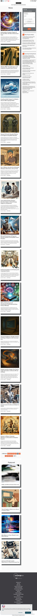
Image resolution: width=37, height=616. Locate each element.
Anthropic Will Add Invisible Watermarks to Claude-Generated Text (10, 561)
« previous (4, 453)
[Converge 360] (18, 575)
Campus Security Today (18, 586)
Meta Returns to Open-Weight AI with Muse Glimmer (10, 536)
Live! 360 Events (18, 590)
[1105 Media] (18, 578)
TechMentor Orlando (26, 79)
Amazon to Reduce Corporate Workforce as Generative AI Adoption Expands (9, 438)
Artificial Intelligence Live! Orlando (28, 68)
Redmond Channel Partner (18, 596)
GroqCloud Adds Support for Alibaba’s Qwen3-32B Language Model (9, 100)
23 (7, 456)
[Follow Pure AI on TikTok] (5, 1)
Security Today (18, 598)
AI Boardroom (18, 582)
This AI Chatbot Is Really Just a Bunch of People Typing (10, 510)
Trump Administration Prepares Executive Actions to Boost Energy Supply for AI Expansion (9, 202)
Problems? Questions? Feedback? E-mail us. (18, 615)
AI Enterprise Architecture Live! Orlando (29, 70)
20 (17, 453)
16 (10, 453)
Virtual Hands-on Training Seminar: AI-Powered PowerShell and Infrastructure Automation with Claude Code (29, 87)
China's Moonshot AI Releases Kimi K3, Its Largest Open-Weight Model (29, 48)
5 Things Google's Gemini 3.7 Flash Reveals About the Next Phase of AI (28, 41)
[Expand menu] (1, 1)
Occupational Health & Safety (18, 594)
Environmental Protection (18, 588)
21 (19, 453)
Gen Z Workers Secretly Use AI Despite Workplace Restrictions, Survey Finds (10, 168)
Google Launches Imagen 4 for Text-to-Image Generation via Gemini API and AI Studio (10, 371)
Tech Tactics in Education (18, 602)
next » (15, 456)
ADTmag (18, 583)
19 (15, 453)
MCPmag (18, 591)
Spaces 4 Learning (18, 599)
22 (5, 456)
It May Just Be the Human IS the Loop (10, 484)
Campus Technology (18, 587)
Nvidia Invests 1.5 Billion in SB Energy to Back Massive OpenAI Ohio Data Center (29, 43)
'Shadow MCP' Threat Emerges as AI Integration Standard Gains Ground (9, 67)
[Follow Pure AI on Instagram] (7, 1)
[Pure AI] (18, 3)
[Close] (31, 605)
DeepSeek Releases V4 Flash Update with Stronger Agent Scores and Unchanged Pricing (29, 37)
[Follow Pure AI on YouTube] (8, 1)
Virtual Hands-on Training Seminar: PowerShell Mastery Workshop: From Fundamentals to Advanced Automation (29, 56)
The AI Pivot (18, 603)
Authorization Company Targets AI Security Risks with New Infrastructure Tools (10, 34)
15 (8, 453)
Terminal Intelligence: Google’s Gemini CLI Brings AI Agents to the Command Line (10, 338)
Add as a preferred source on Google (33, 1)
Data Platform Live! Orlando (27, 76)
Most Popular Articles (29, 34)
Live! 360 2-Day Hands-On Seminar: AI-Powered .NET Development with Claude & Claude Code (29, 83)
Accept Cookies (28, 612)
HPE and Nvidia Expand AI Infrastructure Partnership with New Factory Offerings (9, 304)
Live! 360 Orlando (25, 65)
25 (12, 456)
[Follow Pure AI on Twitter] (4, 1)
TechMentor (19, 600)
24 (9, 456)
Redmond (18, 595)
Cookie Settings (20, 612)
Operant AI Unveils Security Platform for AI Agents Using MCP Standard (9, 135)
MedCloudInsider (18, 592)
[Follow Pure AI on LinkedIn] (3, 1)
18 (13, 453)
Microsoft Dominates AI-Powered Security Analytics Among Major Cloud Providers (10, 237)
